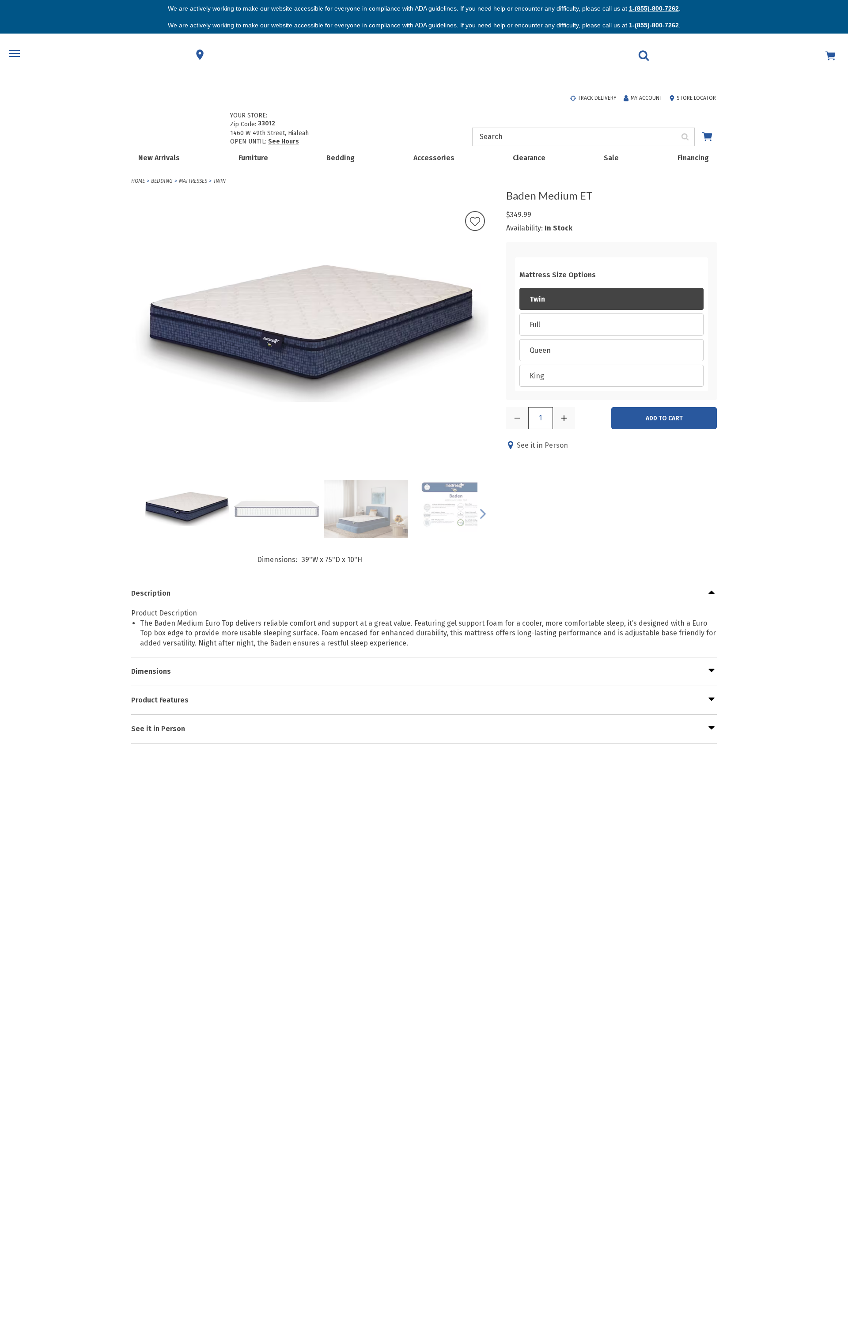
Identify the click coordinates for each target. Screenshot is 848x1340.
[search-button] (685, 137)
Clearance (529, 158)
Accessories (433, 158)
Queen (540, 350)
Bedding (340, 158)
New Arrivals (159, 158)
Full (535, 325)
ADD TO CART (664, 418)
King (537, 376)
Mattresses (193, 181)
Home (138, 181)
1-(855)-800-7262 (654, 8)
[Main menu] (15, 54)
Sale (611, 158)
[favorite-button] (475, 222)
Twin (219, 181)
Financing (693, 158)
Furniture (253, 158)
